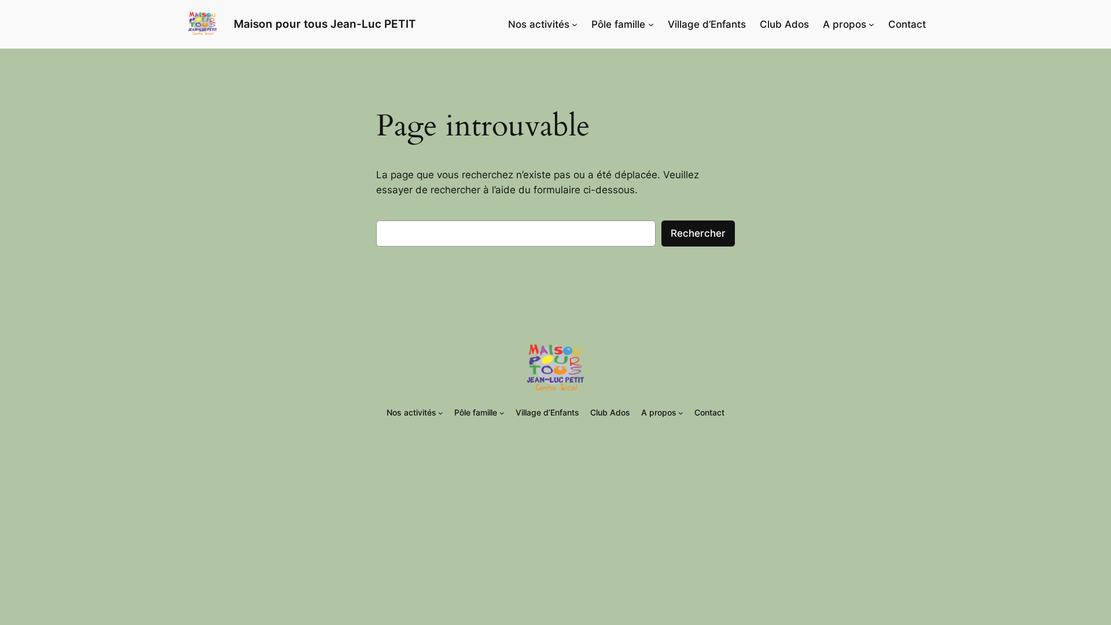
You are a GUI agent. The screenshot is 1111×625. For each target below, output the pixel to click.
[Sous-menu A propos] (871, 24)
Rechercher (698, 233)
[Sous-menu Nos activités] (574, 24)
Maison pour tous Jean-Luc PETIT (325, 24)
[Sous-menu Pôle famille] (651, 24)
